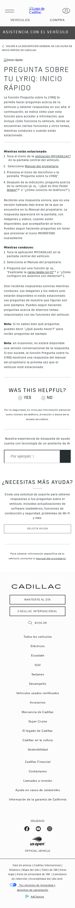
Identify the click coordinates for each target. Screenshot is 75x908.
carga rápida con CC (40, 272)
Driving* (12, 190)
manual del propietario (51, 558)
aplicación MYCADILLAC (52, 156)
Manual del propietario (42, 166)
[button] (70, 156)
